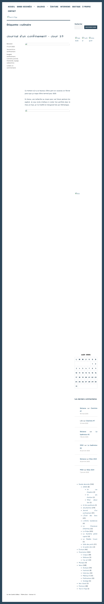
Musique (81, 563)
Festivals (86, 570)
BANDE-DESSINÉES (24, 6)
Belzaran (10, 44)
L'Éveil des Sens (90, 515)
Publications (87, 578)
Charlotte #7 (90, 421)
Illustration (82, 552)
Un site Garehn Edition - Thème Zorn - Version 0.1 (21, 594)
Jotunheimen (87, 508)
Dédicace (86, 557)
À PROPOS (86, 6)
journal (15, 58)
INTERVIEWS (65, 6)
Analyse (85, 568)
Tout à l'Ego (83, 589)
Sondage (86, 581)
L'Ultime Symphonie (90, 521)
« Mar (77, 390)
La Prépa (86, 531)
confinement (11, 56)
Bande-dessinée (84, 484)
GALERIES (41, 6)
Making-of (86, 576)
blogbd (9, 54)
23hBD (85, 487)
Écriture (81, 549)
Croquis (85, 555)
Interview (86, 573)
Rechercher (78, 24)
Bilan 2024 (93, 459)
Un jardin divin (88, 547)
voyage (16, 61)
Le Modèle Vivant (90, 539)
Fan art (85, 560)
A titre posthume (89, 505)
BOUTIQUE (76, 6)
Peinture (82, 586)
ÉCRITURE (54, 6)
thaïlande (10, 61)
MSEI (82, 445)
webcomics (10, 63)
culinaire (10, 58)
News (81, 565)
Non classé (82, 583)
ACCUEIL (11, 6)
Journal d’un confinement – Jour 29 (35, 36)
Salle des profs (88, 544)
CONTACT (12, 11)
